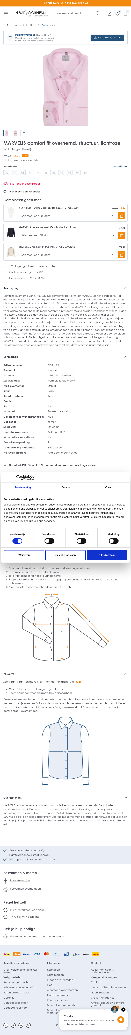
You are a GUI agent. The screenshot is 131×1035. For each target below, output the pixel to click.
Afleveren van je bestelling (19, 987)
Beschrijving (11, 288)
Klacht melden (100, 992)
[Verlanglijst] (116, 13)
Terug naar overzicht (17, 25)
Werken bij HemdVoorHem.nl (108, 987)
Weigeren (24, 555)
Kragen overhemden (60, 979)
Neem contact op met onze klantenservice (37, 936)
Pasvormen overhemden (25, 888)
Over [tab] (108, 487)
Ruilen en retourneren (16, 992)
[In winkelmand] (121, 215)
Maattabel (121, 166)
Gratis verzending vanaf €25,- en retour (21, 971)
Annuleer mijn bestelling (24, 916)
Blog (50, 984)
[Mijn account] (108, 13)
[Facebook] (5, 1025)
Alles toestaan (107, 555)
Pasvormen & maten (20, 873)
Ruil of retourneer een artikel (27, 909)
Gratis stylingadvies (102, 997)
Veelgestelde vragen (104, 977)
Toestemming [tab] (23, 487)
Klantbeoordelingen (15, 1002)
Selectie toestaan (65, 555)
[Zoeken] (98, 13)
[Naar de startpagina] (32, 13)
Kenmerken (10, 356)
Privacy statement (58, 1000)
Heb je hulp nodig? (19, 929)
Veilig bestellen (12, 977)
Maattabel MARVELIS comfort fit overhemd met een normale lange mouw (49, 465)
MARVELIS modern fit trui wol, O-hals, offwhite (47, 246)
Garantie (8, 997)
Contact (96, 962)
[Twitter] (13, 1025)
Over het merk (12, 797)
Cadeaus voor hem (15, 1007)
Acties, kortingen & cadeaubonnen (102, 971)
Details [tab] (65, 487)
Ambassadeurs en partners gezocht (107, 1004)
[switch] (49, 541)
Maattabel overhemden (62, 1005)
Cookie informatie (58, 995)
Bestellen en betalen (16, 962)
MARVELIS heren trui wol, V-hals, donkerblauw (47, 227)
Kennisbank (54, 969)
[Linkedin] (20, 1025)
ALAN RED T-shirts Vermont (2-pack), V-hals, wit (48, 207)
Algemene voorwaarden (62, 989)
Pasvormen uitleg (20, 880)
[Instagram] (28, 1025)
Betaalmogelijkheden (16, 982)
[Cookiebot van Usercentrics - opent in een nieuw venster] (19, 477)
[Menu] (5, 13)
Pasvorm (8, 673)
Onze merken (55, 974)
